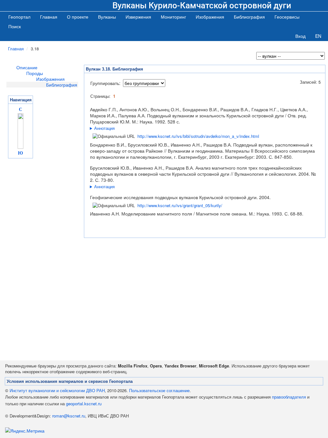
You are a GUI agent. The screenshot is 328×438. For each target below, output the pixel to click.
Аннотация (104, 128)
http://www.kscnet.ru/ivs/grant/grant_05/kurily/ (179, 205)
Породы (34, 73)
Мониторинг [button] (173, 16)
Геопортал (19, 16)
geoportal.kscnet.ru (84, 403)
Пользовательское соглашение (159, 390)
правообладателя (289, 397)
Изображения (50, 79)
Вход (300, 36)
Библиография (61, 84)
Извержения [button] (138, 16)
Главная (48, 16)
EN (318, 36)
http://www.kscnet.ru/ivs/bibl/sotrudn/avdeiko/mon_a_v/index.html (198, 136)
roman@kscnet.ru (68, 416)
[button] (107, 16)
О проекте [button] (77, 16)
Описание (26, 67)
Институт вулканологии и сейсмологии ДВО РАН (57, 390)
